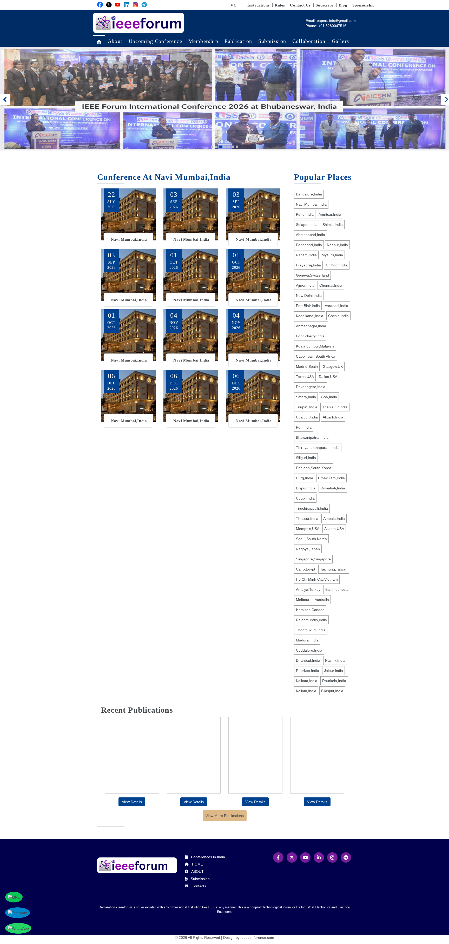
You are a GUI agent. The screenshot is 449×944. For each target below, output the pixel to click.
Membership (203, 41)
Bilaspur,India (332, 691)
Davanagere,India (310, 387)
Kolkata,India (306, 681)
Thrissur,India (307, 518)
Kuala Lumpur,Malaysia (315, 346)
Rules (280, 5)
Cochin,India (338, 316)
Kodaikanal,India (309, 316)
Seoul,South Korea (311, 539)
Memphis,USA (307, 529)
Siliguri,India (306, 458)
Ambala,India (334, 518)
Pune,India (305, 214)
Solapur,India (307, 224)
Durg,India (304, 478)
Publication (238, 41)
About (115, 41)
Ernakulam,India (331, 478)
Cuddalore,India (309, 650)
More (128, 217)
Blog (343, 5)
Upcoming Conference (155, 41)
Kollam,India (306, 691)
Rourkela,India (334, 681)
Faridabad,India (309, 245)
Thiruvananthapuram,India (318, 447)
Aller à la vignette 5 (228, 147)
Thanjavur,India (335, 407)
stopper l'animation (304, 146)
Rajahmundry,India (311, 620)
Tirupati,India (306, 407)
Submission (272, 41)
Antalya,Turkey (308, 589)
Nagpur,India (337, 245)
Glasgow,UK (333, 366)
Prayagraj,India (308, 265)
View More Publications (225, 816)
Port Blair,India (308, 306)
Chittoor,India (337, 265)
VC (233, 5)
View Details (132, 802)
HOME (197, 864)
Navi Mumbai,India (311, 204)
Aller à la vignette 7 (237, 147)
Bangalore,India (309, 194)
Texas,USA (305, 377)
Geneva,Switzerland (312, 275)
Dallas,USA (328, 377)
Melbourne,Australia (312, 600)
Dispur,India (305, 488)
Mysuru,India (332, 255)
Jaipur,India (333, 670)
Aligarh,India (333, 417)
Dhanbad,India (308, 660)
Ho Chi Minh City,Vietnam (317, 579)
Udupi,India (305, 498)
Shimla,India (332, 224)
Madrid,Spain (307, 366)
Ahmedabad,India (310, 235)
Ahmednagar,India (311, 326)
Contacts (199, 886)
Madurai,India (307, 640)
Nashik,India (335, 660)
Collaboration (309, 41)
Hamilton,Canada (310, 610)
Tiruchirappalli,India (312, 508)
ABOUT (197, 871)
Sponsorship (363, 5)
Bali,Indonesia (336, 589)
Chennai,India (330, 285)
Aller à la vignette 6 (233, 147)
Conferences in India (208, 857)
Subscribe (324, 5)
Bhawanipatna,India (312, 437)
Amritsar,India (330, 214)
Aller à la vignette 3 (220, 147)
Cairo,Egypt (305, 569)
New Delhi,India (309, 295)
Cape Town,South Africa (315, 356)
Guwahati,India (332, 488)
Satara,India (306, 397)
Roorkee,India (307, 670)
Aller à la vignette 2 (216, 147)
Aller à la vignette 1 (212, 147)
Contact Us (300, 5)
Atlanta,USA (334, 529)
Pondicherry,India (310, 336)
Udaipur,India (307, 417)
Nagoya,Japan (308, 549)
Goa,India (329, 397)
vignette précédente (5, 100)
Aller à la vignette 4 (224, 147)
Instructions (258, 5)
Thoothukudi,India (311, 630)
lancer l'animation (297, 146)
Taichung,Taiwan (333, 569)
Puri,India (304, 427)
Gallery (341, 41)
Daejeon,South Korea (313, 468)
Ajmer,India (305, 285)
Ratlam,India (306, 255)
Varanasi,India (336, 306)
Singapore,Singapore (313, 559)
